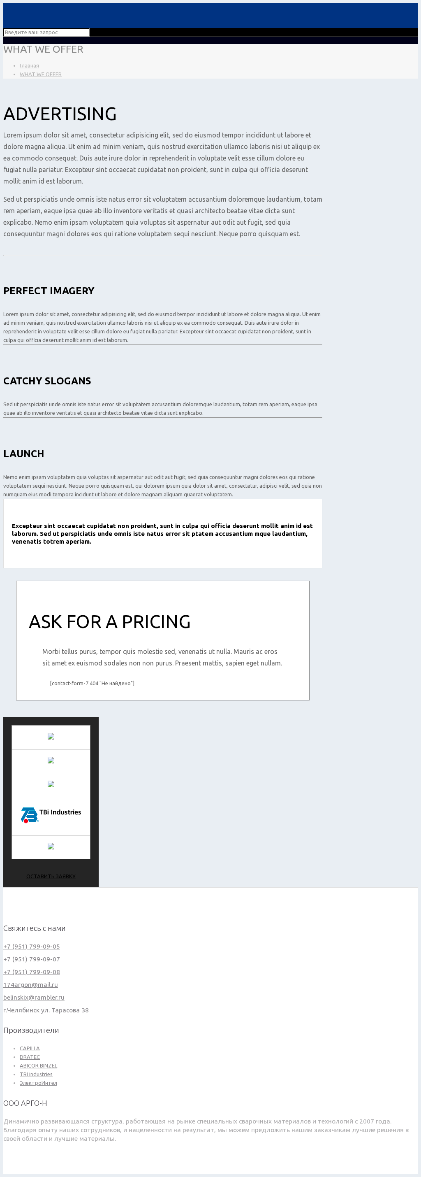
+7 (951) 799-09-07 (31, 959)
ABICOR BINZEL (38, 1065)
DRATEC (30, 1057)
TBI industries (36, 1074)
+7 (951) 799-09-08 (31, 971)
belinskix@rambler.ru (34, 997)
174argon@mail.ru (30, 984)
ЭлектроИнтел (38, 1083)
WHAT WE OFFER (41, 74)
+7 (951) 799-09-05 (31, 946)
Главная (29, 65)
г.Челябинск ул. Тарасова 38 (46, 1010)
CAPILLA (30, 1048)
